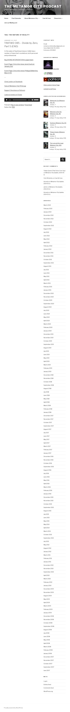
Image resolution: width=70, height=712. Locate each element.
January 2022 (47, 249)
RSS (13, 107)
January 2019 (47, 371)
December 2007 (49, 657)
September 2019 (49, 344)
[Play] (7, 100)
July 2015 (46, 514)
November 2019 (48, 337)
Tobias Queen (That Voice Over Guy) (54, 170)
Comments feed (49, 688)
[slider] (36, 99)
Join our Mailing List (10, 23)
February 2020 (48, 327)
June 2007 (47, 670)
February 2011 (48, 558)
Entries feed (47, 684)
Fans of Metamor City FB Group (15, 86)
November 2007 (49, 660)
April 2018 (46, 402)
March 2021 (47, 283)
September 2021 (49, 263)
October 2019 (48, 341)
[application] (22, 100)
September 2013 (49, 538)
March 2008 (47, 646)
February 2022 (48, 246)
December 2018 (48, 375)
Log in (45, 681)
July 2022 (46, 232)
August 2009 (48, 595)
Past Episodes (16, 18)
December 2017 (48, 415)
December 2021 (48, 252)
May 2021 (46, 276)
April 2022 (47, 242)
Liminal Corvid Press (50, 89)
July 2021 (46, 269)
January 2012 (47, 551)
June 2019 (47, 354)
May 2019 (46, 358)
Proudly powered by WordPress (13, 708)
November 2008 (49, 619)
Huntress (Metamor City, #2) (58, 123)
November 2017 (48, 419)
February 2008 (48, 650)
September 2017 (49, 426)
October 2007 (48, 663)
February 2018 (48, 409)
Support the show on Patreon (14, 90)
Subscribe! (56, 69)
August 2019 (47, 348)
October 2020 (48, 300)
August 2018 (47, 388)
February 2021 (48, 286)
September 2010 (49, 572)
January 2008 (48, 653)
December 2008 (49, 616)
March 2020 (47, 324)
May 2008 (47, 640)
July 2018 (46, 392)
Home (6, 18)
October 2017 (48, 422)
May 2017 (46, 439)
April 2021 (46, 280)
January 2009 (48, 612)
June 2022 (47, 235)
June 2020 (47, 314)
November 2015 (48, 500)
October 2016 (48, 463)
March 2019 (47, 365)
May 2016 (46, 480)
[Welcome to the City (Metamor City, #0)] (47, 114)
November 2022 (49, 218)
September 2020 (49, 303)
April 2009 (47, 602)
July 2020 (46, 310)
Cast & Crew (47, 18)
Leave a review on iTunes (13, 95)
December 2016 (48, 456)
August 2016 (47, 470)
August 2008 (48, 629)
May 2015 (46, 521)
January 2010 (47, 585)
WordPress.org (48, 691)
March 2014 (47, 531)
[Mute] (32, 100)
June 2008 (47, 636)
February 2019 (48, 368)
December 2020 (49, 293)
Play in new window (17, 105)
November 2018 (48, 378)
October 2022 (48, 222)
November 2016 (48, 460)
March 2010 (47, 578)
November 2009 (49, 592)
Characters (57, 18)
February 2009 (48, 609)
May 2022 (46, 239)
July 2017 (46, 432)
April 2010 (47, 575)
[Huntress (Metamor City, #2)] (47, 125)
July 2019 (46, 351)
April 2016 (46, 483)
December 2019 (48, 334)
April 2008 (47, 643)
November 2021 (48, 256)
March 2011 (47, 555)
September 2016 (49, 466)
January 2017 (47, 453)
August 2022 (47, 229)
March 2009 (47, 606)
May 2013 (46, 544)
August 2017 (47, 429)
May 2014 (46, 524)
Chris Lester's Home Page (52, 85)
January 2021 (47, 290)
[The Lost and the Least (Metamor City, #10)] (47, 145)
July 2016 (46, 473)
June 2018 (47, 395)
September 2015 (49, 507)
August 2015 (47, 511)
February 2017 (48, 449)
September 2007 (49, 667)
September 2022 (49, 225)
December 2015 (48, 497)
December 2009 (49, 589)
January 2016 (47, 494)
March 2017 (47, 446)
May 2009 (47, 599)
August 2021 (47, 266)
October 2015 (48, 504)
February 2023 (48, 208)
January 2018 (47, 412)
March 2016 (47, 487)
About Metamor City (31, 18)
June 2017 (46, 436)
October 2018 (48, 382)
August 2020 (48, 307)
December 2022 (49, 215)
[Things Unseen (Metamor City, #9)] (47, 134)
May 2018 (46, 399)
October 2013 (48, 534)
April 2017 (46, 443)
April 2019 (46, 361)
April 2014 (46, 528)
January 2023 (47, 212)
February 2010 (48, 582)
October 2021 (48, 259)
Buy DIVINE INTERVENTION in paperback (18, 60)
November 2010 (49, 568)
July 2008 (46, 633)
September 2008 (49, 626)
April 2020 (47, 320)
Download (28, 105)
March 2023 (47, 205)
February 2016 (48, 490)
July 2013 (46, 541)
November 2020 (49, 297)
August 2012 (47, 548)
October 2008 (48, 623)
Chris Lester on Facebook (13, 81)
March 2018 (47, 405)
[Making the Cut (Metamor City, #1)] (47, 103)
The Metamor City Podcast (33, 6)
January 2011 (47, 561)
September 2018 (49, 385)
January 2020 (48, 331)
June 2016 (47, 477)
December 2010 (49, 565)
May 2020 (47, 317)
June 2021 (46, 273)
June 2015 (47, 517)
